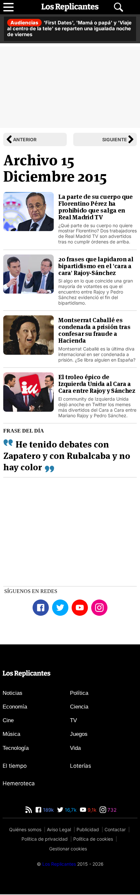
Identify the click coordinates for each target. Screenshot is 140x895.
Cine (8, 720)
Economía (15, 707)
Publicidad (88, 829)
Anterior (24, 139)
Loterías (80, 766)
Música (11, 734)
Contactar (115, 829)
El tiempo (15, 766)
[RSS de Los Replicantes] (28, 810)
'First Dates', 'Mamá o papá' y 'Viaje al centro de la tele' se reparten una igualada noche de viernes (69, 28)
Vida (75, 748)
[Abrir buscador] (118, 7)
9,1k (91, 810)
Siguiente (114, 139)
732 (111, 810)
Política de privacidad (44, 839)
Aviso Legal (59, 829)
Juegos (79, 734)
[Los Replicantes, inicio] (70, 7)
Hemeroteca (19, 783)
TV (73, 720)
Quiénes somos (25, 829)
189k (48, 810)
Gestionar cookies (68, 848)
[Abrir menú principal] (8, 7)
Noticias (12, 693)
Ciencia (79, 707)
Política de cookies (93, 839)
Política (79, 693)
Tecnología (16, 748)
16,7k (70, 810)
